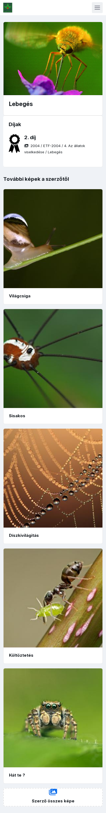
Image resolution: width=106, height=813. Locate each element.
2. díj (30, 137)
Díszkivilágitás (24, 535)
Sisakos (17, 415)
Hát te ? (17, 775)
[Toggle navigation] (97, 7)
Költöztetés (21, 655)
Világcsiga (19, 295)
